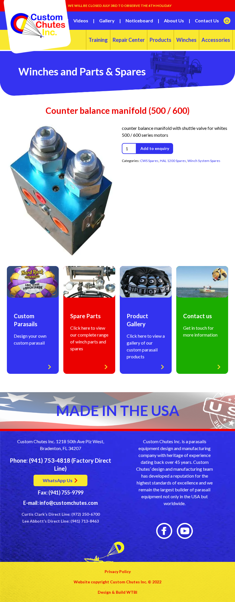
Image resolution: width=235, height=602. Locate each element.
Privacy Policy (118, 571)
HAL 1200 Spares (173, 161)
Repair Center (129, 40)
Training (98, 40)
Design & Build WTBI (117, 592)
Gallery (107, 20)
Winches (186, 40)
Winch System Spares (203, 161)
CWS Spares (149, 161)
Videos (80, 20)
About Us (174, 20)
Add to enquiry (154, 148)
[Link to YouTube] (185, 531)
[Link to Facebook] (164, 531)
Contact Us (207, 20)
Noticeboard (139, 20)
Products (160, 40)
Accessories (215, 40)
